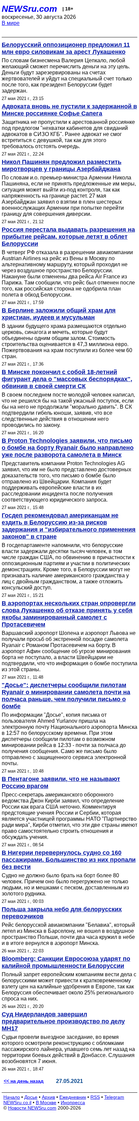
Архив (48, 1097)
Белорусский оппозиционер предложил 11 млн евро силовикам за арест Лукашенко (66, 48)
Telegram (114, 1097)
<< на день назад (24, 1081)
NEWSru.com (29, 9)
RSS (95, 1097)
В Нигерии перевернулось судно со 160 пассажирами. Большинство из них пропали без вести (69, 859)
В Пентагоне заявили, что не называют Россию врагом (61, 782)
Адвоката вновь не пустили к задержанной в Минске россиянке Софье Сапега (69, 110)
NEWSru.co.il (17, 1102)
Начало (11, 1097)
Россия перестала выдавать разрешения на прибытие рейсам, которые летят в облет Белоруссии (68, 236)
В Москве (46, 1102)
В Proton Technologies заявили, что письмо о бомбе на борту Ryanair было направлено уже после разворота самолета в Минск (68, 447)
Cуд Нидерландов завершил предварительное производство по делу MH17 (63, 1021)
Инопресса (73, 1102)
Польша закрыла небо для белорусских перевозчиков (62, 913)
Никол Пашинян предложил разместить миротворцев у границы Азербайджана (61, 165)
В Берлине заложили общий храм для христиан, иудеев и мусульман (59, 314)
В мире (11, 23)
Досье (30, 1097)
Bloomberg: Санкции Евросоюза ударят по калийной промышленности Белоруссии (66, 962)
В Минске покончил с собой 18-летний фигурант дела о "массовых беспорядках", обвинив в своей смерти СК (67, 379)
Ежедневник (72, 1097)
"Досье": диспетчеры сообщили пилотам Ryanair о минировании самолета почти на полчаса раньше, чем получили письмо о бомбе (66, 696)
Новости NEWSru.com (32, 1108)
